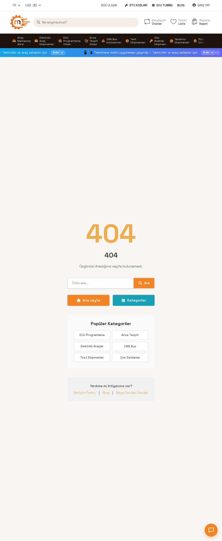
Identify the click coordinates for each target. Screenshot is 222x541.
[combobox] (16, 5)
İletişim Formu (85, 393)
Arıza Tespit (130, 335)
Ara (147, 283)
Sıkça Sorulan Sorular (132, 393)
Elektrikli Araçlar (92, 346)
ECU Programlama (92, 335)
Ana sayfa (91, 300)
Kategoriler (136, 300)
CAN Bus (130, 346)
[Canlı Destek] (211, 530)
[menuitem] (21, 40)
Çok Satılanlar (130, 357)
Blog (180, 5)
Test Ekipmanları (92, 357)
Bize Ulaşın (109, 5)
